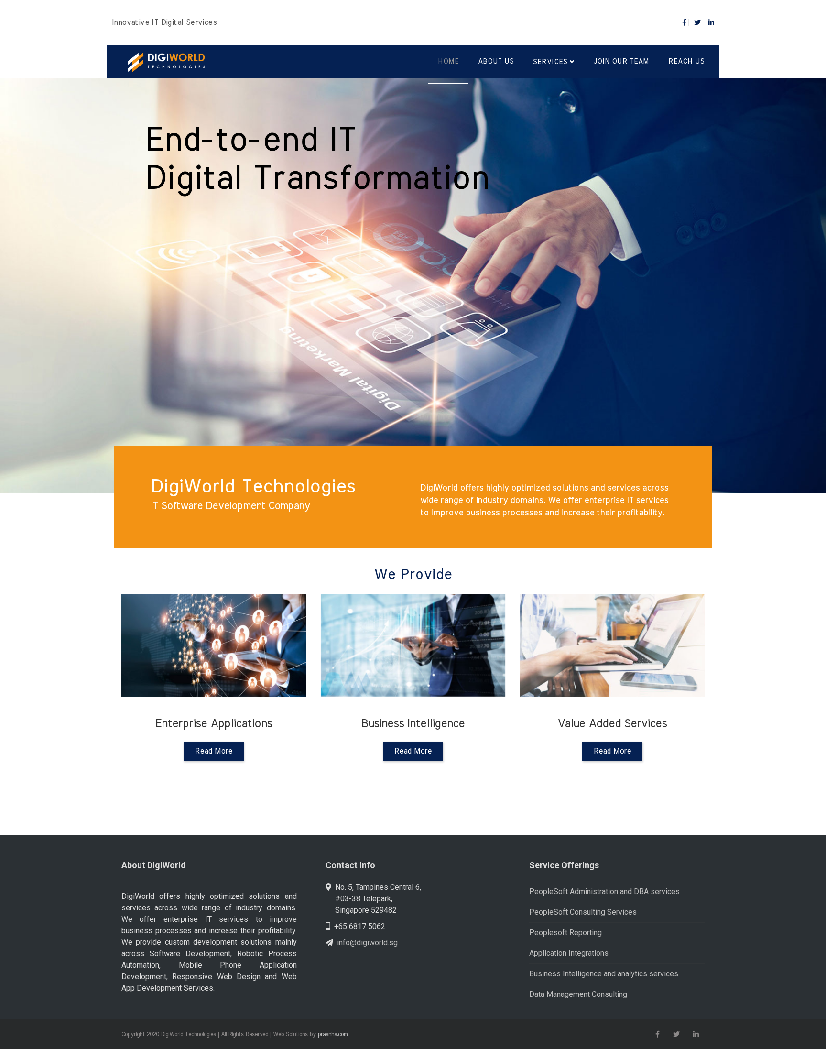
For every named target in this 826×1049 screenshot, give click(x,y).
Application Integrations (569, 953)
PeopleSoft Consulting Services (583, 912)
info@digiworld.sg (367, 942)
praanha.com (333, 1034)
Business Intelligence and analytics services (603, 973)
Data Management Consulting (578, 994)
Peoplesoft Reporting (565, 932)
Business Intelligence (584, 526)
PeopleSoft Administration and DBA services (604, 891)
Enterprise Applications (563, 496)
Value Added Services (585, 549)
